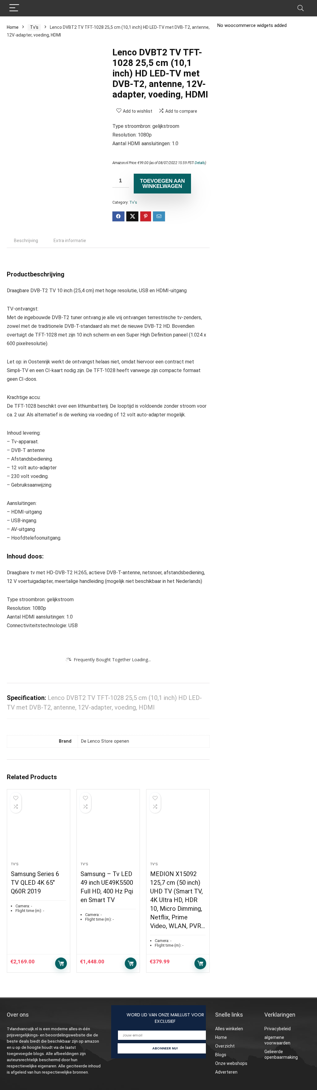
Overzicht (225, 1046)
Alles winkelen (229, 1028)
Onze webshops (231, 1063)
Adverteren (226, 1072)
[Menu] (14, 8)
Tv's (34, 27)
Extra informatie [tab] (70, 240)
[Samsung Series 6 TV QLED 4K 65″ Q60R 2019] (38, 829)
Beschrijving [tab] (26, 240)
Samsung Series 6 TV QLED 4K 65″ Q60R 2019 (35, 882)
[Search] (300, 8)
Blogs (220, 1054)
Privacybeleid (277, 1028)
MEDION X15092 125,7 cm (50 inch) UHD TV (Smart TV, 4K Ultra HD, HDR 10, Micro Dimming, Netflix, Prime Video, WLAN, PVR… (177, 900)
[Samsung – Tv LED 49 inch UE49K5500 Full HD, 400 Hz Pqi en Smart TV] (108, 829)
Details (200, 163)
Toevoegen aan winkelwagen (162, 183)
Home (13, 27)
